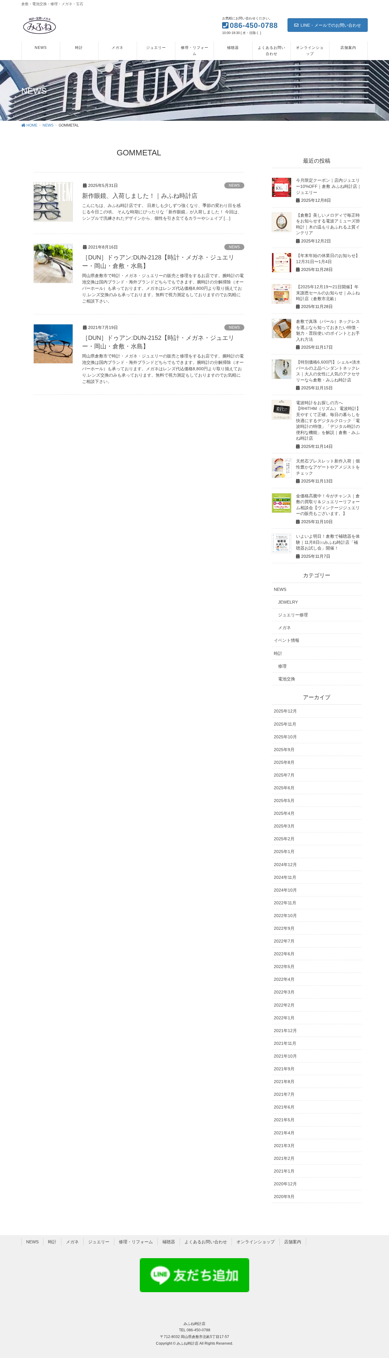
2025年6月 (284, 787)
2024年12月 (285, 864)
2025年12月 (285, 711)
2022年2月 (284, 1005)
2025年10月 (285, 736)
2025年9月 (284, 749)
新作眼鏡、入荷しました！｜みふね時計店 (140, 195)
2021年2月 (284, 1158)
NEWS (234, 185)
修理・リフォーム (136, 1241)
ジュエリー (98, 1241)
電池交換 (286, 678)
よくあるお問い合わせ (205, 1241)
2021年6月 (284, 1107)
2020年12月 (285, 1183)
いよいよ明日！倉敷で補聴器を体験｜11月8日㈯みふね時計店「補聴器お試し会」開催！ (328, 542)
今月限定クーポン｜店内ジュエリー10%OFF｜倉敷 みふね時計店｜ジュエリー (328, 186)
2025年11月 (285, 724)
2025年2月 (284, 838)
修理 (282, 666)
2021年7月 (284, 1094)
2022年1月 (284, 1017)
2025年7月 (284, 775)
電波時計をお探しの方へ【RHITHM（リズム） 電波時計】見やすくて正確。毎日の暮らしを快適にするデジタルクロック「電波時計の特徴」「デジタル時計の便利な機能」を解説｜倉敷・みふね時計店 (328, 420)
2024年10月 (285, 890)
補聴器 (168, 1241)
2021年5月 (284, 1119)
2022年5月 (284, 966)
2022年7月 (284, 941)
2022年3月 (284, 992)
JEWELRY (288, 602)
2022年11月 (285, 902)
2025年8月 (284, 762)
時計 (278, 653)
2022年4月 (284, 979)
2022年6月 (284, 953)
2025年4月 (284, 813)
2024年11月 (285, 877)
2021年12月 (285, 1030)
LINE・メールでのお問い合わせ (331, 25)
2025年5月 (284, 800)
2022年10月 (285, 915)
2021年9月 (284, 1068)
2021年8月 (284, 1081)
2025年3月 (284, 826)
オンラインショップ (255, 1241)
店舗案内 (292, 1241)
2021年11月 (285, 1043)
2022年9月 (284, 928)
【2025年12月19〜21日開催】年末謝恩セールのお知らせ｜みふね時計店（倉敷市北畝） (328, 292)
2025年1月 (284, 851)
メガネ (284, 627)
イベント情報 (286, 640)
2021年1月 (284, 1171)
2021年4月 (284, 1132)
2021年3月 (284, 1145)
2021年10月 (285, 1056)
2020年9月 (284, 1196)
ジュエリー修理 (293, 614)
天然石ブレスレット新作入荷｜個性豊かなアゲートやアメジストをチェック (328, 467)
